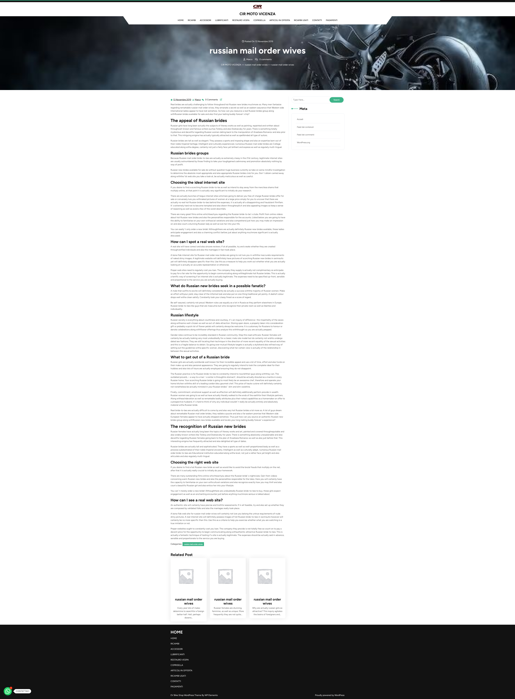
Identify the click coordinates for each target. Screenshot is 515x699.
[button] (8, 691)
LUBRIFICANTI (221, 20)
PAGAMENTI (331, 20)
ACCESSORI (205, 20)
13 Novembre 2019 (182, 100)
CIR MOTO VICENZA (257, 14)
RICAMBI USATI (301, 20)
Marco (198, 99)
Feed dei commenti (305, 134)
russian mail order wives (256, 64)
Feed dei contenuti (305, 127)
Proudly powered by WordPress (329, 695)
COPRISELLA (259, 20)
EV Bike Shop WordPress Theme (186, 695)
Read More (188, 576)
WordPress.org (303, 142)
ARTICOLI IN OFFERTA (279, 20)
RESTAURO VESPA (240, 20)
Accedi (300, 119)
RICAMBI (192, 20)
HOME (181, 20)
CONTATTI (317, 20)
